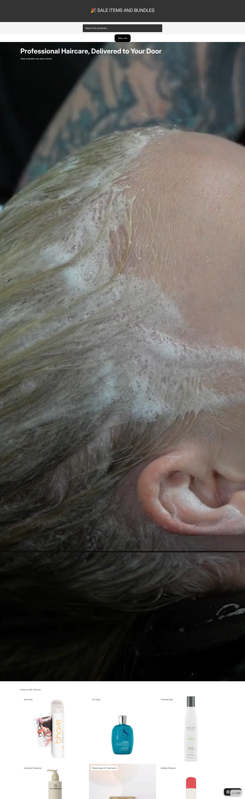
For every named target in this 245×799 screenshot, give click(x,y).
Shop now (122, 38)
